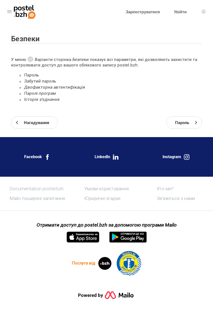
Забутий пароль (40, 81)
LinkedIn (102, 156)
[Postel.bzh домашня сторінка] (25, 12)
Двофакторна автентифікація (54, 87)
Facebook (33, 156)
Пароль (31, 75)
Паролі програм (40, 93)
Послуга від (83, 263)
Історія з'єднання (42, 99)
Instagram (172, 156)
